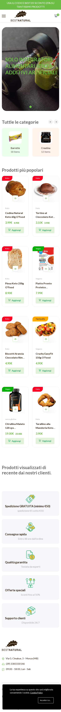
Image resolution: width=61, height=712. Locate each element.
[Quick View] (15, 198)
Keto (7, 208)
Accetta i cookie (46, 700)
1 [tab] (30, 107)
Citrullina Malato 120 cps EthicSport (15, 427)
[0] (56, 16)
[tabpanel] (30, 69)
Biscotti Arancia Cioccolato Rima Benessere (14, 357)
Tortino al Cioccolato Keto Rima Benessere (45, 216)
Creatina (45, 147)
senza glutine (10, 419)
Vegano (39, 278)
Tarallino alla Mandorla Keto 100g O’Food (44, 427)
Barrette (15, 147)
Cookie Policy (36, 692)
